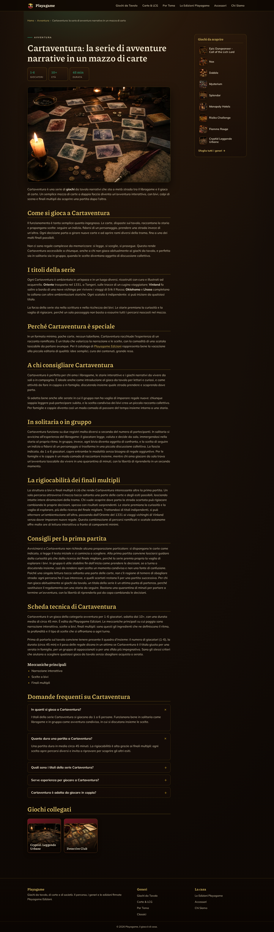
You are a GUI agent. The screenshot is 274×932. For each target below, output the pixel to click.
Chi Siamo (238, 5)
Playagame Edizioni (108, 346)
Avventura (43, 20)
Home (30, 20)
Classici (141, 914)
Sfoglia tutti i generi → (211, 150)
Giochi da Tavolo (127, 5)
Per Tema (169, 5)
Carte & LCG (150, 5)
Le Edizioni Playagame (195, 5)
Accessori (220, 5)
